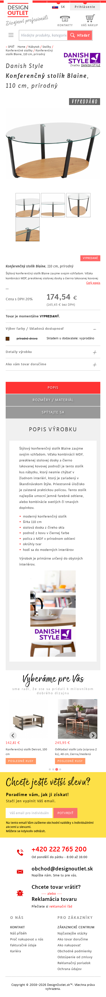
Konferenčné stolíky (19, 50)
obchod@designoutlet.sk (62, 869)
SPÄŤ (11, 46)
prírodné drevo (27, 338)
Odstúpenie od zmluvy (74, 957)
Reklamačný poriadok (73, 963)
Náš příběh (18, 933)
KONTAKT (17, 927)
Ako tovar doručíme (72, 939)
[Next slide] (93, 735)
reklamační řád (60, 906)
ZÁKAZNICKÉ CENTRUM (75, 927)
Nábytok (33, 46)
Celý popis (93, 282)
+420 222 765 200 (59, 849)
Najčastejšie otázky (72, 933)
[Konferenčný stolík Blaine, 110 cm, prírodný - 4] (28, 229)
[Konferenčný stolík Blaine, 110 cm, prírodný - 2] (53, 205)
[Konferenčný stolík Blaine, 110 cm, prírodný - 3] (78, 205)
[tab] (50, 769)
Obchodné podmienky (74, 951)
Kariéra (15, 951)
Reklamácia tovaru (54, 899)
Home (21, 46)
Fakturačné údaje (23, 945)
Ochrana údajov (69, 969)
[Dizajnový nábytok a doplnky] (29, 14)
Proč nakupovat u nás (26, 939)
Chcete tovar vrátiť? (56, 887)
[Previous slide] (13, 735)
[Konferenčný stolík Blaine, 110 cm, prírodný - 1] (28, 205)
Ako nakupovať (69, 945)
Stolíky (46, 46)
